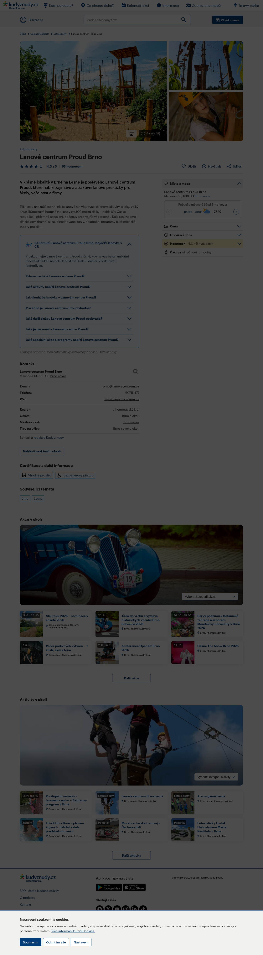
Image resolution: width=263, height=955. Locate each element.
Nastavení (81, 942)
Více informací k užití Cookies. (73, 931)
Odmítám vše (56, 942)
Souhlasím (30, 942)
